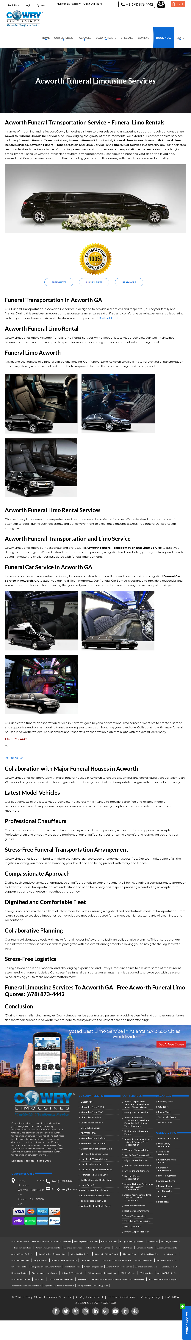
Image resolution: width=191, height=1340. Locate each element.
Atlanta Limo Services (20, 1241)
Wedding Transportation (136, 1150)
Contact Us (164, 1196)
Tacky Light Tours (167, 1117)
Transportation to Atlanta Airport (163, 1279)
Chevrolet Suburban (91, 1117)
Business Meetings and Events (136, 1132)
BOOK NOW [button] (14, 758)
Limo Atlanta (153, 1241)
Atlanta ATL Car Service (167, 1273)
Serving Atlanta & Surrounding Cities (92, 1286)
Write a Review (185, 1322)
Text (180, 4)
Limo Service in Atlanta (42, 1241)
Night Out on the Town (136, 1160)
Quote (41, 5)
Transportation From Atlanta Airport (46, 1267)
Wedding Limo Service (80, 1254)
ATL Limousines (146, 1273)
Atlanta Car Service (73, 1267)
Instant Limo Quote (168, 1138)
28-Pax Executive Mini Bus (94, 1190)
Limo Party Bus (88, 1185)
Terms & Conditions (121, 1297)
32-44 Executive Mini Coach (95, 1195)
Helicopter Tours (133, 1226)
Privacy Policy (165, 1186)
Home (46, 37)
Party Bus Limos (40, 1260)
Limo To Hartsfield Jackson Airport (116, 1260)
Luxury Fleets (106, 37)
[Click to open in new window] (161, 4)
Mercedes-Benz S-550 (92, 1107)
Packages (84, 37)
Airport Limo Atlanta (143, 1260)
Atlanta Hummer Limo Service (44, 1273)
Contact (144, 37)
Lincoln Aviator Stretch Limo (95, 1164)
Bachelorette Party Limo (136, 1210)
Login (28, 5)
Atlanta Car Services (62, 1241)
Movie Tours (164, 1112)
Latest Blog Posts (167, 1175)
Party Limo (39, 1279)
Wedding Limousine (149, 1254)
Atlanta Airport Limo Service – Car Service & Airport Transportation (136, 1104)
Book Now (14, 5)
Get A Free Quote (171, 1044)
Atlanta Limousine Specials (146, 1267)
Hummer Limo (129, 1254)
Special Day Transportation (137, 1155)
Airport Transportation (93, 1267)
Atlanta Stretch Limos (20, 1260)
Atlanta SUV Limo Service (73, 1273)
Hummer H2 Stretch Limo (94, 1174)
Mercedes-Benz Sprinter (93, 1138)
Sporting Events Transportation (132, 1177)
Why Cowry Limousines (164, 1145)
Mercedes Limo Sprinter (93, 1143)
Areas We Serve (166, 1180)
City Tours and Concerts (136, 1170)
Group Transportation (135, 1216)
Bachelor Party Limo (134, 1205)
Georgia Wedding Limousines (132, 1241)
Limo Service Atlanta (23, 1248)
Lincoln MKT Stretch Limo (94, 1159)
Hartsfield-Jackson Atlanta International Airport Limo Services (117, 1279)
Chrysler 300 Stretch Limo (94, 1153)
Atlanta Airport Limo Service (98, 1248)
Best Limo (82, 1279)
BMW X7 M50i (88, 1133)
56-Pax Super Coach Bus (93, 1200)
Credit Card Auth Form (167, 1161)
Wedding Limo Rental (170, 1241)
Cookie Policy (165, 1191)
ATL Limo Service (128, 1273)
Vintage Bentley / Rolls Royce (96, 1206)
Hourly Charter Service (136, 1112)
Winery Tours (165, 1122)
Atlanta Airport (170, 1254)
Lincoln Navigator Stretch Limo (96, 1169)
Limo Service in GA (169, 1267)
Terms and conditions (163, 1153)
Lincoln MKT (87, 1101)
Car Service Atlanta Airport (106, 1254)
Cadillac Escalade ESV (92, 1122)
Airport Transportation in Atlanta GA (58, 1286)
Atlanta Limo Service (73, 1248)
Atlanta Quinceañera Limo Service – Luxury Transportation (137, 1197)
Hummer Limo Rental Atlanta (64, 1260)
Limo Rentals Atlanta (123, 1248)
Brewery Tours (165, 1101)
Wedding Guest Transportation (52, 1254)
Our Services (63, 37)
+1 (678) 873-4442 (139, 4)
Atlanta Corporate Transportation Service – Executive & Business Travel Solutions (136, 1121)
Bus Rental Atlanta (109, 1241)
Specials (127, 37)
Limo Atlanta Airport (89, 1260)
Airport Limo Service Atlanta (48, 1248)
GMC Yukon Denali (90, 1127)
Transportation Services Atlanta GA (26, 1286)
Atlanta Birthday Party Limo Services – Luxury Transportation (138, 1187)
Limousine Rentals (19, 1267)
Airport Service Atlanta (167, 1248)
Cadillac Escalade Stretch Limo (96, 1180)
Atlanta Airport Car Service (22, 1254)
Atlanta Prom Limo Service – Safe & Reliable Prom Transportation (138, 1142)
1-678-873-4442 (16, 739)
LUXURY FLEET (107, 318)
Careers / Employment (164, 1169)
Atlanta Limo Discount (20, 1279)
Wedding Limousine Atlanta (86, 1241)
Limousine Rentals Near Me (61, 1279)
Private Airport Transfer (136, 1231)
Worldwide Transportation (137, 1221)
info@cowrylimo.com (65, 1189)
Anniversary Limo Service (137, 1165)
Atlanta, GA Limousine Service (119, 1267)
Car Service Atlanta (145, 1248)
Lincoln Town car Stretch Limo (96, 1148)
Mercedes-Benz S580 (92, 1112)
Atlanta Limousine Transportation (102, 1273)
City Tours (163, 1106)
